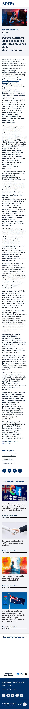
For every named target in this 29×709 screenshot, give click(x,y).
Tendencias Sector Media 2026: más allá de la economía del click (13, 578)
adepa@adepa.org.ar (9, 689)
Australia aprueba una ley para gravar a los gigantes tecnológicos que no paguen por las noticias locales (14, 507)
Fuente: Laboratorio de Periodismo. (10, 443)
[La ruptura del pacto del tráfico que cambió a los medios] (14, 530)
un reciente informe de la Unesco (11, 81)
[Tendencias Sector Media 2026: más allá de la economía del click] (14, 565)
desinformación (8, 459)
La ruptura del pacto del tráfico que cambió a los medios (12, 543)
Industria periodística (9, 516)
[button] (26, 3)
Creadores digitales (9, 455)
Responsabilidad (8, 463)
